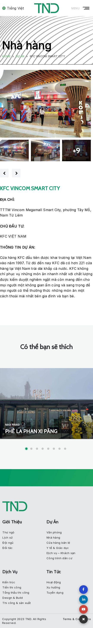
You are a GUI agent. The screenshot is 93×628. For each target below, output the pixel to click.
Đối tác (7, 548)
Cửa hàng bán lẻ (58, 542)
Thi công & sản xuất (16, 603)
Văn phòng (54, 532)
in (83, 599)
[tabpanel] (46, 403)
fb (83, 589)
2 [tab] (31, 449)
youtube (83, 609)
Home (6, 56)
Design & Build (12, 597)
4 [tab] (43, 449)
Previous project (4, 173)
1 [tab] (26, 448)
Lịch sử (7, 537)
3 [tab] (37, 449)
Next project (16, 173)
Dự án (20, 56)
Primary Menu (86, 8)
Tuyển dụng (54, 592)
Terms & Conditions (77, 619)
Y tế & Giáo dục (57, 548)
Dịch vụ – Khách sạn (60, 553)
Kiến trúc (8, 582)
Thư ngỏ (8, 532)
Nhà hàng (12, 424)
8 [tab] (65, 449)
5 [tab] (48, 449)
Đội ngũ (7, 542)
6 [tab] (54, 449)
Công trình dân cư (59, 558)
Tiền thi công (11, 587)
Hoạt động (53, 582)
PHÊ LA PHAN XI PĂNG (31, 431)
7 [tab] (59, 449)
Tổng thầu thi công (15, 592)
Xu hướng (53, 587)
